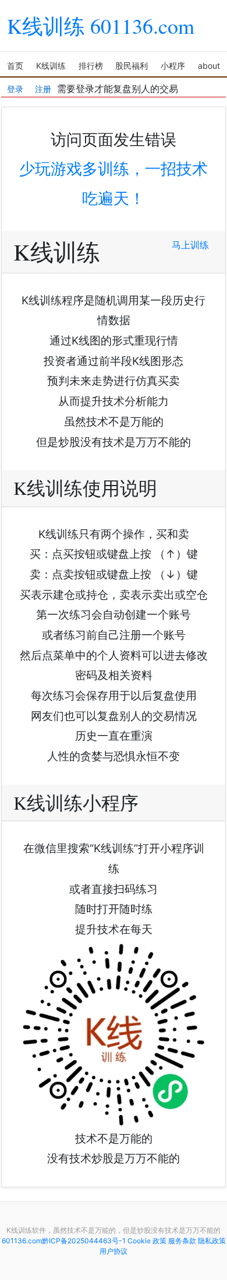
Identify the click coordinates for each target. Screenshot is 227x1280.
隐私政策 (212, 1240)
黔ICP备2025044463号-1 (84, 1240)
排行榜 (91, 66)
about (209, 66)
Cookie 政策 (146, 1240)
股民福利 (131, 66)
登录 (15, 85)
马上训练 (190, 245)
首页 (15, 66)
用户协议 (113, 1251)
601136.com (22, 1240)
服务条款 (182, 1240)
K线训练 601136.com (100, 26)
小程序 (173, 66)
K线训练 (51, 66)
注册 (43, 85)
